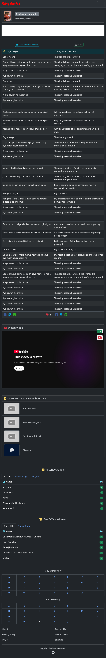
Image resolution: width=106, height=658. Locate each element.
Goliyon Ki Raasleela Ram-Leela (18, 552)
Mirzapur (7, 487)
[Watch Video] (100, 338)
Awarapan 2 (8, 508)
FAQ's (5, 639)
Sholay (6, 558)
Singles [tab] (35, 476)
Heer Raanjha (9, 542)
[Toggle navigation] (100, 3)
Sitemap (59, 639)
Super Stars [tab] (24, 526)
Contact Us (60, 629)
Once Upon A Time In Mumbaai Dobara (22, 536)
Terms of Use (61, 634)
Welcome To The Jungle (14, 503)
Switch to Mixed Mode (28, 44)
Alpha (5, 497)
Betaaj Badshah (10, 547)
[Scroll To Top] (53, 653)
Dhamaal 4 (8, 492)
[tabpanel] (53, 495)
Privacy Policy (8, 634)
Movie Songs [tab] (21, 476)
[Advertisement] (53, 30)
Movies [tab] (7, 476)
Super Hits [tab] (9, 526)
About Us (6, 629)
